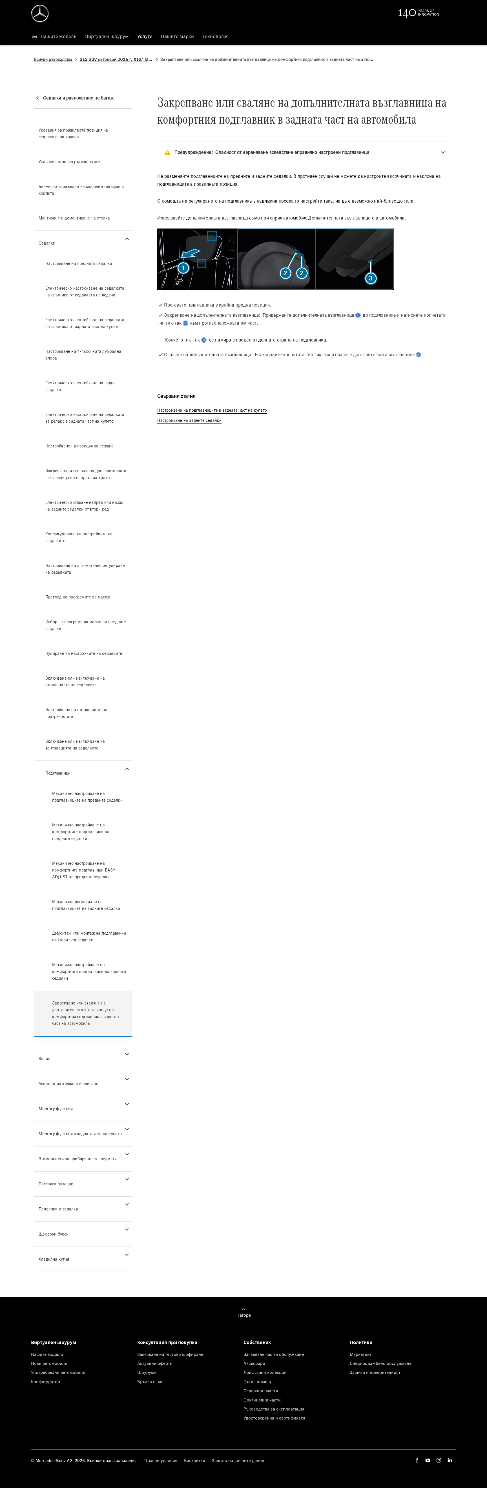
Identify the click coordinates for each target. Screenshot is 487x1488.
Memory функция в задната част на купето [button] (80, 1134)
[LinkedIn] (449, 1460)
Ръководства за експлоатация (274, 1409)
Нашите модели (47, 1354)
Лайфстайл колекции (265, 1372)
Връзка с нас (150, 1381)
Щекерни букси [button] (54, 1234)
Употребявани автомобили (58, 1372)
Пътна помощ (257, 1381)
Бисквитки (194, 1460)
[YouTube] (427, 1460)
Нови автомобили (49, 1363)
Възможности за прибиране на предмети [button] (78, 1159)
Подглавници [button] (57, 773)
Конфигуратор (45, 1381)
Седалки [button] (47, 243)
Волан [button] (44, 1058)
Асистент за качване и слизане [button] (68, 1083)
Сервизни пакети (261, 1390)
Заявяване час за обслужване (274, 1354)
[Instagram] (438, 1460)
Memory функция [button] (56, 1109)
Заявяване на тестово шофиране (170, 1354)
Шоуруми (147, 1372)
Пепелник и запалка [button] (58, 1209)
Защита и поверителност (375, 1372)
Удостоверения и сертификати (274, 1418)
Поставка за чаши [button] (56, 1184)
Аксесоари (254, 1363)
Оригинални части (262, 1400)
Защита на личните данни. (238, 1460)
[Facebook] (417, 1460)
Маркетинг (360, 1354)
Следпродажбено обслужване (380, 1363)
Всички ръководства (53, 59)
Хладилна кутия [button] (54, 1259)
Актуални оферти (154, 1363)
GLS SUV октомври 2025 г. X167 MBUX (116, 59)
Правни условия (160, 1460)
